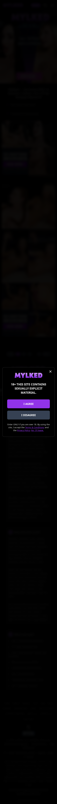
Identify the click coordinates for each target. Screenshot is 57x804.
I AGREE (29, 404)
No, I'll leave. (37, 430)
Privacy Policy (23, 430)
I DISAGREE (28, 415)
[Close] (50, 371)
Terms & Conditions (34, 427)
